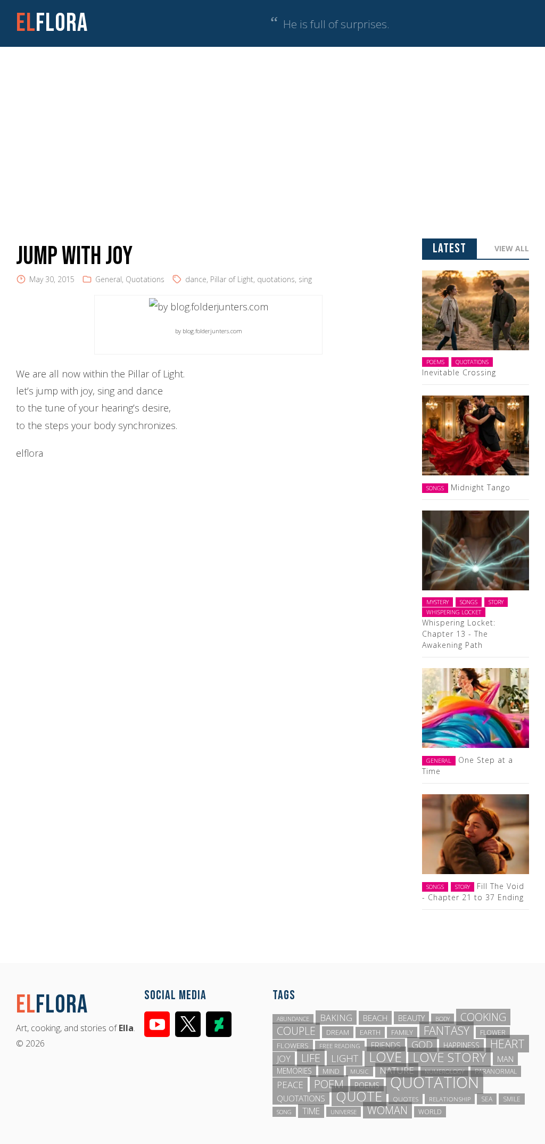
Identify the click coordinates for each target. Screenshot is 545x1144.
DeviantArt (219, 1024)
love (385, 1057)
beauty (411, 1018)
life (310, 1057)
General (108, 279)
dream (337, 1032)
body (442, 1019)
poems (366, 1085)
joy (284, 1059)
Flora (52, 23)
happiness (461, 1045)
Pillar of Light (231, 279)
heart (507, 1043)
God (422, 1044)
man (505, 1059)
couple (296, 1031)
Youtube (157, 1024)
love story (449, 1057)
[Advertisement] (272, 126)
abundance (293, 1019)
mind (331, 1071)
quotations (276, 279)
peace (290, 1085)
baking (336, 1017)
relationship (449, 1099)
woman (387, 1110)
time (311, 1111)
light (344, 1058)
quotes (405, 1099)
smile (512, 1099)
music (359, 1071)
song (284, 1112)
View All (511, 248)
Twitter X (188, 1024)
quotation (434, 1082)
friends (386, 1045)
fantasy (446, 1030)
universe (344, 1112)
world (430, 1111)
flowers (293, 1045)
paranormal (496, 1071)
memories (294, 1071)
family (402, 1032)
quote (359, 1096)
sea (486, 1099)
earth (370, 1032)
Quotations (145, 279)
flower (493, 1032)
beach (375, 1018)
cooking (483, 1017)
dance (196, 279)
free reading (339, 1046)
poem (329, 1083)
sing (305, 279)
